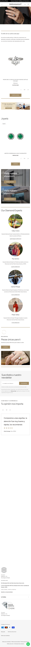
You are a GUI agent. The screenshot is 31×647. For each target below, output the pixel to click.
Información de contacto (19, 643)
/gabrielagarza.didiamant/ (15, 238)
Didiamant (3, 576)
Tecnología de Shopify (5, 577)
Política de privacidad (15, 641)
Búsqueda (3, 631)
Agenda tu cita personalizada (7, 591)
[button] (1, 4)
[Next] (10, 410)
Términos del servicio (12, 631)
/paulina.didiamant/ (15, 266)
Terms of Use (13, 391)
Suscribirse (24, 383)
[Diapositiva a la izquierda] (21, 90)
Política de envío (10, 643)
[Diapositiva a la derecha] (28, 90)
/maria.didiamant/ (15, 322)
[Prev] (3, 410)
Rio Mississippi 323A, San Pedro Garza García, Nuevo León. (12, 583)
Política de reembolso (5, 635)
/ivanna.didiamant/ (15, 294)
